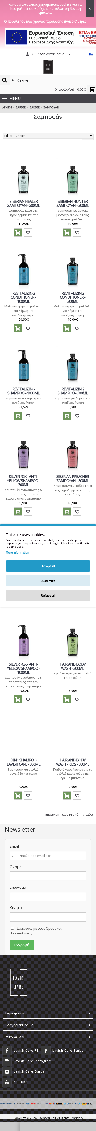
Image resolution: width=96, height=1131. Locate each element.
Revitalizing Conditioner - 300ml (72, 297)
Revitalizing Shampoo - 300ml (73, 391)
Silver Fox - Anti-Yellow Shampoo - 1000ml (23, 668)
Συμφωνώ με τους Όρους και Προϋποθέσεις (35, 930)
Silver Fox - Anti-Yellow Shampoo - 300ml (23, 480)
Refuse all (48, 595)
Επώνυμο (18, 887)
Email (14, 846)
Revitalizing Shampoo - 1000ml (23, 391)
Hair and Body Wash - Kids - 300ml (72, 762)
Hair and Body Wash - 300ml (73, 666)
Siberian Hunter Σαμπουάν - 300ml (72, 203)
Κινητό (16, 907)
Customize (48, 581)
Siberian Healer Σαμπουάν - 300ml (23, 203)
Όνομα (15, 866)
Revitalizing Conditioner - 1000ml (23, 297)
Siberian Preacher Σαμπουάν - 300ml (72, 478)
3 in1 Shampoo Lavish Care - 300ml (23, 762)
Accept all (48, 566)
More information (17, 552)
